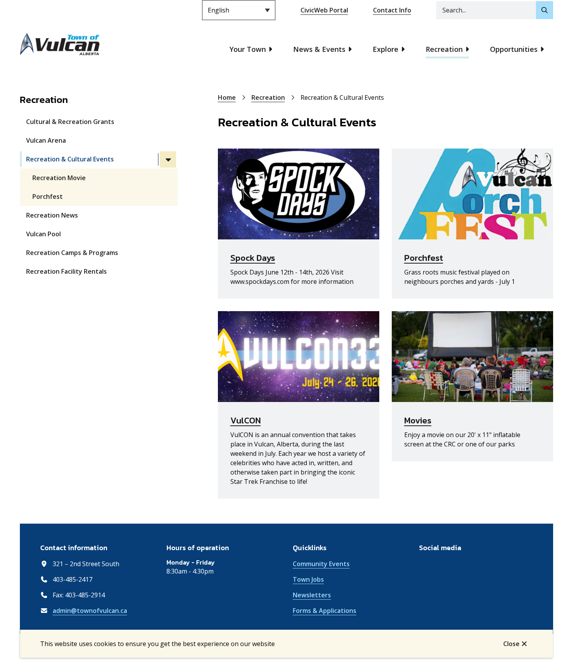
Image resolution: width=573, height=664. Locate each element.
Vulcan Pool (43, 234)
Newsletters (312, 595)
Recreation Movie (59, 178)
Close (511, 643)
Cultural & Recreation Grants (70, 121)
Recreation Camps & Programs (72, 252)
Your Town (248, 49)
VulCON (245, 420)
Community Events (321, 564)
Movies (418, 420)
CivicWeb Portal (324, 10)
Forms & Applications (324, 610)
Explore (385, 49)
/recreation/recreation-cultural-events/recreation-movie (470, 320)
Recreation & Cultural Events (70, 159)
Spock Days (252, 257)
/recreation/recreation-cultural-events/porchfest (467, 153)
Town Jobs (308, 579)
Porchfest (47, 196)
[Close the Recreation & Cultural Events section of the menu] (168, 159)
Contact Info (392, 10)
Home (227, 97)
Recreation (444, 49)
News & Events (319, 49)
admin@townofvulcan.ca (90, 610)
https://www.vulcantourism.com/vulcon (278, 316)
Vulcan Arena (46, 140)
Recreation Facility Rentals (66, 271)
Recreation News (52, 215)
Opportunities (514, 49)
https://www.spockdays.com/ (262, 153)
